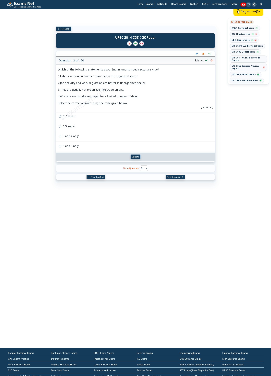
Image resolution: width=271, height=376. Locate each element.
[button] (248, 4)
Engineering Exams (190, 353)
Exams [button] (149, 4)
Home (140, 4)
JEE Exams (142, 358)
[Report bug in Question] (203, 53)
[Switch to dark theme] (254, 4)
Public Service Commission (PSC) (197, 364)
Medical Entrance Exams (64, 364)
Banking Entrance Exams (64, 353)
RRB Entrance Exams (233, 364)
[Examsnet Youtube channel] (243, 5)
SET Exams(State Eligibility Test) (197, 370)
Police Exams (143, 364)
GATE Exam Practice (18, 358)
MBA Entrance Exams (233, 358)
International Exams (104, 358)
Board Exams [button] (178, 4)
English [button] (194, 4)
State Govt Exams (60, 370)
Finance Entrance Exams (235, 353)
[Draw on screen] (197, 53)
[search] (261, 4)
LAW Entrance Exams (191, 358)
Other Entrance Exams (105, 364)
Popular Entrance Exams (21, 353)
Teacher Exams (145, 370)
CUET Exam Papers (104, 353)
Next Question (174, 177)
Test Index (65, 28)
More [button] (234, 4)
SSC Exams (13, 370)
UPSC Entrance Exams (233, 370)
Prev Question (97, 177)
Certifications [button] (219, 4)
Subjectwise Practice (105, 370)
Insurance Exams (60, 358)
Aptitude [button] (162, 4)
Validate (135, 156)
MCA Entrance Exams (19, 364)
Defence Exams (145, 353)
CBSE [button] (205, 4)
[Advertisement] (22, 51)
